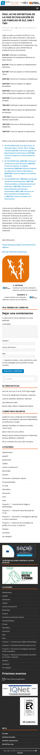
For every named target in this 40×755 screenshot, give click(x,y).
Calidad (4, 464)
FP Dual (5, 486)
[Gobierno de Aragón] (34, 3)
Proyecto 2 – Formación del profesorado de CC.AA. (18, 511)
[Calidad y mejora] (24, 3)
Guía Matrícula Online (10, 402)
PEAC (4, 500)
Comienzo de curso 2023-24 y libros (20, 442)
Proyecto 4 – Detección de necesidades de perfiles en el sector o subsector (17, 524)
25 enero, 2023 (9, 28)
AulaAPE (5, 456)
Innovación (6, 493)
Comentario (6, 324)
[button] (36, 8)
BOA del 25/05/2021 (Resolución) (14, 252)
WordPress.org (7, 744)
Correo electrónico (9, 347)
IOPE (4, 497)
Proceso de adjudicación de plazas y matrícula (18, 395)
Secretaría (5, 533)
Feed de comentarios (10, 741)
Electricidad (6, 471)
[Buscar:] (20, 379)
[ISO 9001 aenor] (29, 724)
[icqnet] (20, 695)
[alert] (20, 679)
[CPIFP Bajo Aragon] (10, 3)
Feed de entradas (8, 737)
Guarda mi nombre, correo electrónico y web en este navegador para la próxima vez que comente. (19, 362)
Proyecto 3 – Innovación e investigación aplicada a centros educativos (19, 518)
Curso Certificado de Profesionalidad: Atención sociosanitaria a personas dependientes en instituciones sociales (20, 419)
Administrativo (7, 452)
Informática (6, 489)
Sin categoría (7, 536)
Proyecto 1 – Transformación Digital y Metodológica (16, 505)
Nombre (5, 341)
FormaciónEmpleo (8, 482)
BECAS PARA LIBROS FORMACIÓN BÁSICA (17, 406)
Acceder (5, 733)
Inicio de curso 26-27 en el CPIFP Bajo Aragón (18, 391)
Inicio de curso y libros (16, 432)
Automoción (6, 460)
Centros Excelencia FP (10, 467)
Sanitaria (5, 529)
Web (3, 354)
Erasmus (5, 475)
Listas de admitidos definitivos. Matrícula (16, 399)
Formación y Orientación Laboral (14, 478)
